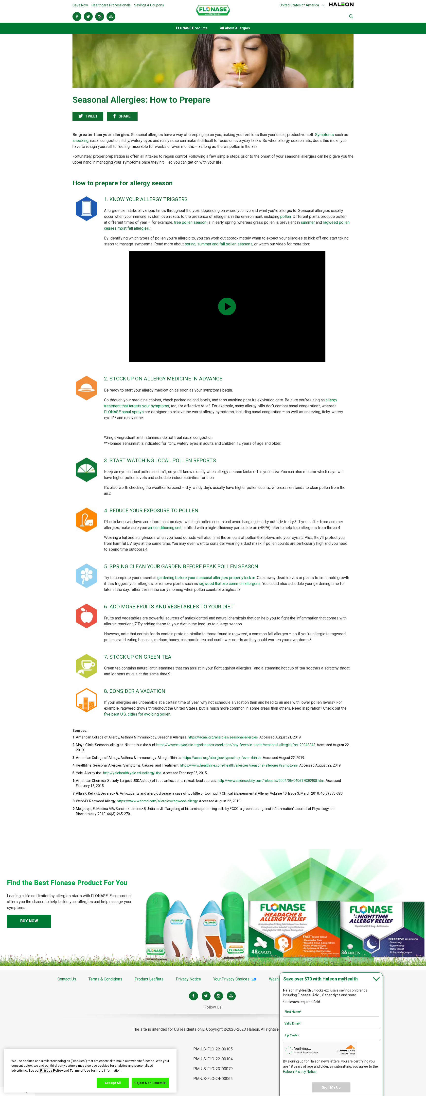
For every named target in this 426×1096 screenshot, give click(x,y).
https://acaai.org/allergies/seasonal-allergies (223, 737)
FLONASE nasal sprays (124, 412)
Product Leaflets (149, 979)
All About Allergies (235, 28)
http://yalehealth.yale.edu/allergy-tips (132, 773)
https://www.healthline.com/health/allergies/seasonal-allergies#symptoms (239, 765)
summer (308, 222)
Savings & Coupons (149, 5)
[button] (302, 5)
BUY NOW (29, 921)
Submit (351, 16)
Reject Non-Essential (150, 1083)
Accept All (113, 1083)
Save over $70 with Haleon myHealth (320, 978)
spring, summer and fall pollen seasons (218, 244)
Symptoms (324, 134)
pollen (285, 216)
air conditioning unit (164, 527)
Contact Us (66, 979)
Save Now (80, 5)
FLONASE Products (192, 28)
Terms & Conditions (105, 979)
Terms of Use (80, 1070)
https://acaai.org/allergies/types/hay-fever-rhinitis (222, 758)
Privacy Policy (52, 1070)
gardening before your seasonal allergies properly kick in (206, 577)
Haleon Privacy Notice (300, 1072)
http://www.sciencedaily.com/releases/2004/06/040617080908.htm (271, 781)
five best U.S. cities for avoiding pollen (137, 714)
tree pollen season (190, 222)
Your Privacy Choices (231, 979)
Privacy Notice (188, 979)
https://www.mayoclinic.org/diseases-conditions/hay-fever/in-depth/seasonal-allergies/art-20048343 (235, 745)
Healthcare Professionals (111, 5)
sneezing (80, 140)
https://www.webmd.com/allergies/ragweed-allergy (157, 801)
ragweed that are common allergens (230, 583)
